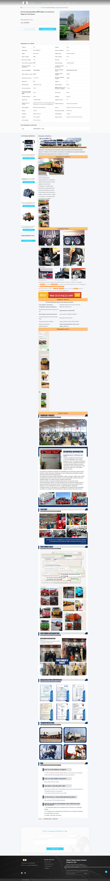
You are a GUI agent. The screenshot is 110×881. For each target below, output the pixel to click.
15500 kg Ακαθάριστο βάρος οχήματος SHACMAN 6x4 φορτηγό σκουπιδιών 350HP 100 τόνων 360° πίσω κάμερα (28, 179)
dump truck (55, 818)
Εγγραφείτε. (86, 873)
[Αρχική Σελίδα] (25, 2)
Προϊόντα (38, 3)
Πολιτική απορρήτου (25, 879)
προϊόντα (26, 7)
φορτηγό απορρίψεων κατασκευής (34, 7)
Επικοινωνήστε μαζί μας (58, 3)
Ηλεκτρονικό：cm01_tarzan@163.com (29, 865)
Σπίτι (32, 3)
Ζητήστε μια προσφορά (47, 29)
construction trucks (47, 818)
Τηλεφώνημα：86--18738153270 (28, 863)
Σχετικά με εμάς (46, 3)
